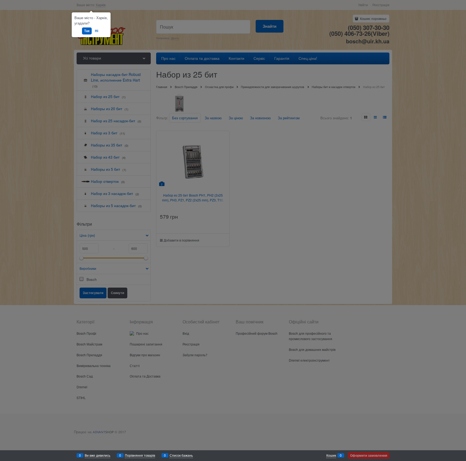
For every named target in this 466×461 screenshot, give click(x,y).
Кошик (331, 455)
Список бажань (181, 455)
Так (87, 30)
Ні (96, 30)
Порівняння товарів (140, 455)
